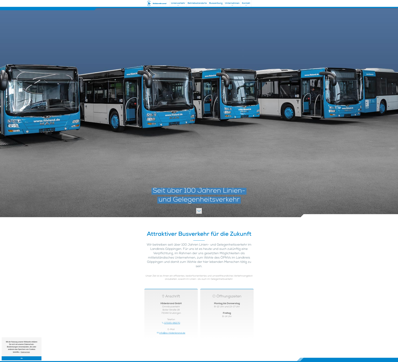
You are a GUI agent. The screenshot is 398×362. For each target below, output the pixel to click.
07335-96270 (172, 323)
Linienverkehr (178, 3)
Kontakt (246, 3)
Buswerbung (216, 3)
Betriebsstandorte (197, 3)
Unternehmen (232, 3)
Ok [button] (22, 358)
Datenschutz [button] (25, 352)
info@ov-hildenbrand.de (172, 333)
